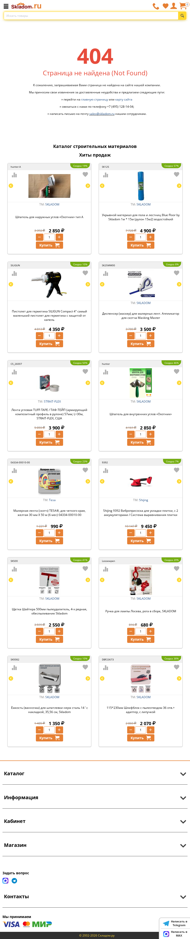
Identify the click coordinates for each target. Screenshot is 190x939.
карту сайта (123, 99)
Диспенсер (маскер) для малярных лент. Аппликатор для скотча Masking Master (140, 315)
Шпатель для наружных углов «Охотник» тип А (49, 217)
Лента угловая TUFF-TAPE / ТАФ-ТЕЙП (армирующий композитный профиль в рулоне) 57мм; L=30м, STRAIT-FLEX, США (49, 414)
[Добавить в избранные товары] (85, 174)
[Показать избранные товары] (165, 5)
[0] (182, 8)
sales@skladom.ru (102, 114)
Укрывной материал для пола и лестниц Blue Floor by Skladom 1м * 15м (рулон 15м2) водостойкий (141, 217)
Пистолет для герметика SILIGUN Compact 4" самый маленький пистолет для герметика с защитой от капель (49, 315)
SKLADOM (52, 204)
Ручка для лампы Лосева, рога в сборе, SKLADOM (140, 611)
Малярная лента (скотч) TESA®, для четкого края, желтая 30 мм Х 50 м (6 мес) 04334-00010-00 (49, 513)
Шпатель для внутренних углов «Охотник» (141, 414)
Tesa (52, 500)
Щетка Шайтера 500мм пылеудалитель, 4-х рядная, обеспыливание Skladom (49, 611)
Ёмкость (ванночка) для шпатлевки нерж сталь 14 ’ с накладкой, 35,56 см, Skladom (49, 710)
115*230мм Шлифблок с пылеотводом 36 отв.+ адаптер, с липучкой (141, 710)
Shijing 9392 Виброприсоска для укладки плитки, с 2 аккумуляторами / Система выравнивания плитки (140, 513)
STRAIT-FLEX (52, 401)
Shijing (143, 500)
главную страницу (94, 99)
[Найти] (182, 16)
